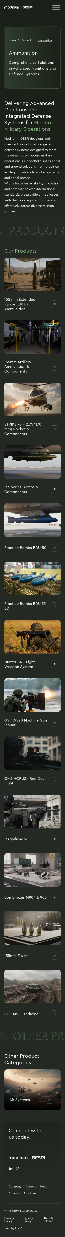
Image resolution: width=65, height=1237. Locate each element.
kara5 (18, 1228)
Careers (31, 1186)
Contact (14, 1193)
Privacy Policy (9, 1220)
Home (12, 40)
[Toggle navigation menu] (56, 7)
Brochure (30, 1193)
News (44, 1186)
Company (15, 1186)
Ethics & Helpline (47, 1220)
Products (27, 40)
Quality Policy (28, 1220)
